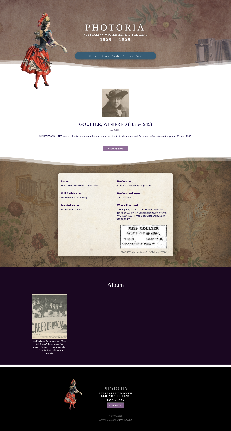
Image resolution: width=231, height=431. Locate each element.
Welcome (93, 56)
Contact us (115, 405)
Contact (139, 56)
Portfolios (116, 56)
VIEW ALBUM (115, 148)
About (104, 56)
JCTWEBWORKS (125, 420)
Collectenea (128, 56)
